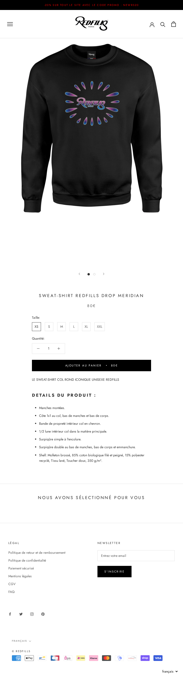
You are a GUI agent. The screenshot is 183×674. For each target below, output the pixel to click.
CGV (11, 584)
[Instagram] (32, 613)
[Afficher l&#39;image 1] (88, 274)
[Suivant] (103, 274)
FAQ (11, 591)
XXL (99, 326)
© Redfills (21, 651)
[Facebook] (10, 613)
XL (86, 326)
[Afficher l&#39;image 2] (94, 274)
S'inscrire (114, 571)
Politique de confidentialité (27, 560)
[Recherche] (162, 24)
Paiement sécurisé (21, 568)
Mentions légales (20, 576)
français (19, 641)
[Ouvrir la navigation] (10, 24)
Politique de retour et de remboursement (36, 552)
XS (36, 326)
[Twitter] (21, 613)
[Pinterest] (43, 613)
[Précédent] (79, 274)
